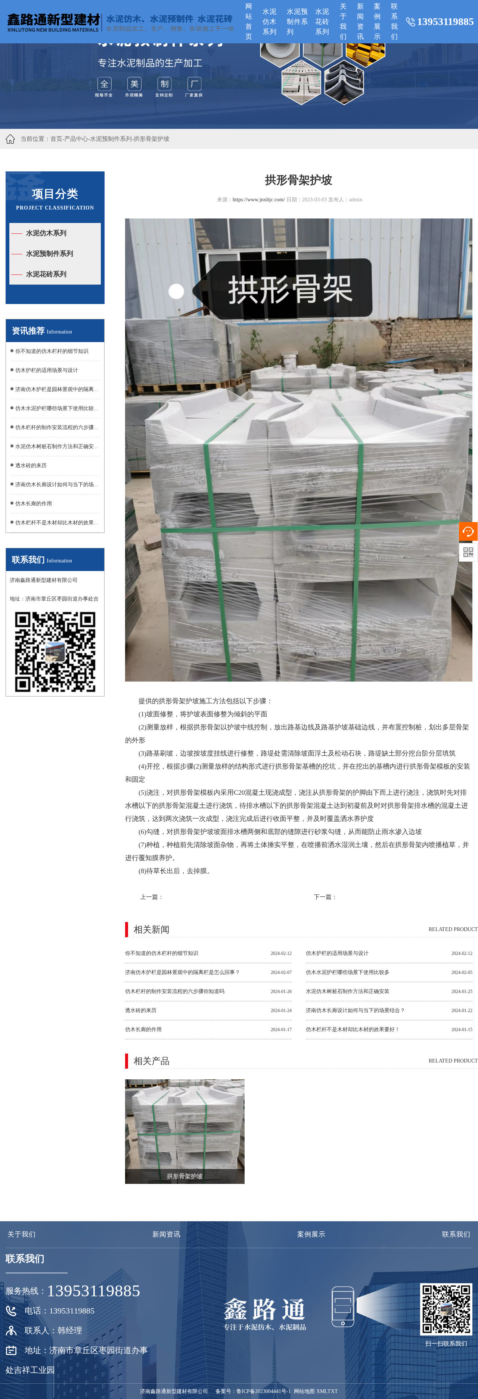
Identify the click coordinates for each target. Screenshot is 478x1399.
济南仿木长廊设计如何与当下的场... (56, 484)
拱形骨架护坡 (152, 139)
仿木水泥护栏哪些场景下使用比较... (56, 408)
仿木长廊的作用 (33, 503)
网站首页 (248, 22)
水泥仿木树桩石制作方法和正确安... (56, 446)
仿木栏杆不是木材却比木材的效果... (56, 522)
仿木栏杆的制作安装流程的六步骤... (56, 427)
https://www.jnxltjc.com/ (259, 199)
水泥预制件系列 (297, 21)
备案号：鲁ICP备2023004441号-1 (253, 1391)
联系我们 (394, 22)
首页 (56, 139)
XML (322, 1391)
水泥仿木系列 (270, 21)
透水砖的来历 (31, 465)
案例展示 (377, 22)
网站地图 (304, 1391)
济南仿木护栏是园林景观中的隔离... (56, 389)
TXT (333, 1391)
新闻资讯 (360, 22)
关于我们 (343, 22)
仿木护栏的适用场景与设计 (46, 370)
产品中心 (76, 139)
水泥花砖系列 (322, 21)
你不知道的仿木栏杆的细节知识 (52, 351)
